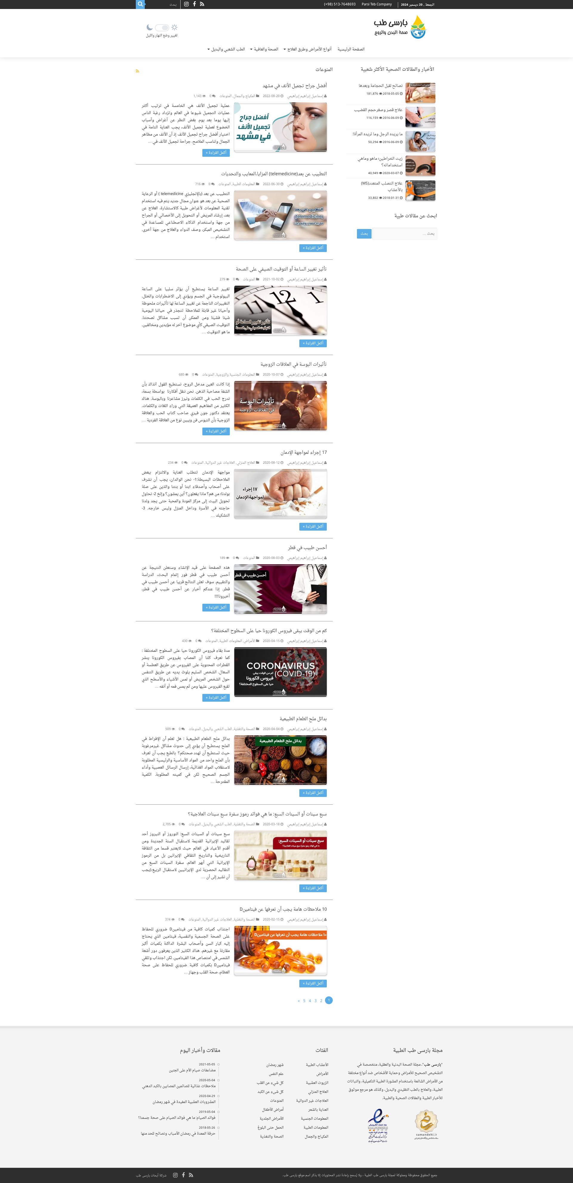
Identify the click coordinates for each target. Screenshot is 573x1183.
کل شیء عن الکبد (271, 1092)
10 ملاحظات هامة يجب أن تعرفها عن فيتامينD (283, 909)
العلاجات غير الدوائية (220, 463)
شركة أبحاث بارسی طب (151, 1176)
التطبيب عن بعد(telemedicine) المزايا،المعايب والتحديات (274, 174)
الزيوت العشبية (317, 1083)
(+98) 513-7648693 (340, 4)
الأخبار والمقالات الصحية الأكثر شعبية (397, 69)
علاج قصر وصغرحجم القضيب (378, 110)
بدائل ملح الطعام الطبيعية (303, 719)
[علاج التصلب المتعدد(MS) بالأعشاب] (420, 190)
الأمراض (249, 641)
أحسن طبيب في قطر (307, 548)
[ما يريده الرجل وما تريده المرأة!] (420, 141)
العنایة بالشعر (318, 1110)
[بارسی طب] (400, 27)
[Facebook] (194, 5)
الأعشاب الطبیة (317, 1065)
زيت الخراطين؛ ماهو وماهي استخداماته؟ (380, 162)
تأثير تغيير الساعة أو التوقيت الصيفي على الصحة (281, 269)
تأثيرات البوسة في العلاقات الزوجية (294, 364)
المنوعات (225, 96)
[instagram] (186, 5)
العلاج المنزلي (246, 463)
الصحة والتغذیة (244, 729)
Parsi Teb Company (377, 4)
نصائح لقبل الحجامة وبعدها (381, 86)
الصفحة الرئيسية (351, 49)
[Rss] (202, 5)
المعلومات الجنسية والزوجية (235, 375)
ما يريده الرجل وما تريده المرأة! (378, 134)
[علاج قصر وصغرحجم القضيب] (420, 117)
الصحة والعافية (266, 49)
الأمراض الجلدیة (272, 1119)
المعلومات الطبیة (243, 184)
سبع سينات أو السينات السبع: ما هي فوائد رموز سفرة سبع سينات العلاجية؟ (257, 814)
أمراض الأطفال (273, 1110)
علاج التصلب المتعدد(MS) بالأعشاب (382, 187)
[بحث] (140, 4)
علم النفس (276, 1074)
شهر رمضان (275, 1065)
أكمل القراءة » (216, 153)
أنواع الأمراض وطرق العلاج (309, 49)
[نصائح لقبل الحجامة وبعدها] (420, 93)
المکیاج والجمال (244, 96)
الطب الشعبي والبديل (228, 49)
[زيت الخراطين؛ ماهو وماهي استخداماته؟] (420, 166)
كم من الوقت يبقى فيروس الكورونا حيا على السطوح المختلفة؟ (269, 631)
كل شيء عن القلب (270, 1083)
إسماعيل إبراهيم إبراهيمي (305, 96)
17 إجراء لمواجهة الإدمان (304, 452)
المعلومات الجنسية (314, 1119)
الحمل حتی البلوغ (271, 1127)
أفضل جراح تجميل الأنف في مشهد (295, 86)
